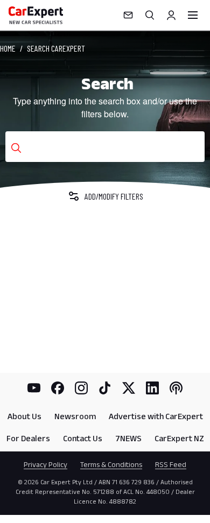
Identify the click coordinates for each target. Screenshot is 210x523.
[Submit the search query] (16, 148)
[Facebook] (57, 387)
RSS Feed (170, 464)
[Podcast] (176, 387)
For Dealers (28, 438)
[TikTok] (105, 387)
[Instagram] (81, 387)
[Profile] (171, 15)
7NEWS (128, 438)
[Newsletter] (128, 15)
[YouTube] (33, 387)
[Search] (149, 15)
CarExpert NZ (179, 438)
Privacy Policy (45, 464)
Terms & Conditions (111, 464)
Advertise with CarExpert (156, 416)
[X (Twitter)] (128, 387)
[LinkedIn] (152, 387)
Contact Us (82, 438)
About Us (24, 416)
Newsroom (75, 416)
